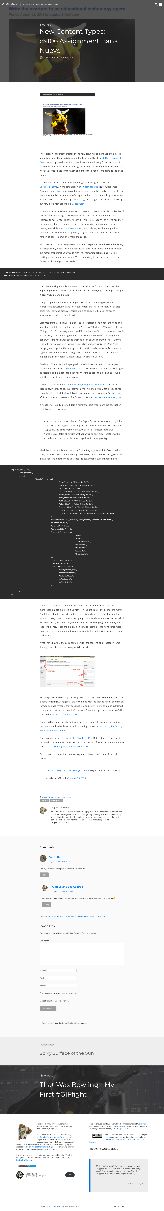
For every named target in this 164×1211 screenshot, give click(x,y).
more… (56, 1129)
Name (43, 970)
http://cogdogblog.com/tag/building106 (68, 746)
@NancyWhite (51, 770)
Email (43, 978)
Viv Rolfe (55, 857)
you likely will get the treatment (37, 1147)
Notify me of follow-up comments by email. (59, 993)
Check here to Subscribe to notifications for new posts (64, 1023)
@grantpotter (65, 770)
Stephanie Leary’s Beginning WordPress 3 (86, 384)
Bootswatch (78, 203)
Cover (62, 1206)
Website (43, 985)
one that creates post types (107, 397)
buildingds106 (56, 800)
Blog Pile (45, 24)
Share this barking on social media (56, 797)
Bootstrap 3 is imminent (70, 228)
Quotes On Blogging (24, 1160)
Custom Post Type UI (74, 368)
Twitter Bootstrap (90, 186)
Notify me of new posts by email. (55, 1001)
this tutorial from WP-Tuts (63, 714)
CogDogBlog (10, 4)
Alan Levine (120, 1126)
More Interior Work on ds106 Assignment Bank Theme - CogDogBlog (77, 916)
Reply (44, 875)
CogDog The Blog (60, 807)
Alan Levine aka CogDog (67, 886)
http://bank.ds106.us (82, 738)
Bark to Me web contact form (52, 1137)
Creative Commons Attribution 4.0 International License (116, 1140)
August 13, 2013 (78, 778)
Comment (44, 941)
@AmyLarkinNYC (81, 770)
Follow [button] (69, 1175)
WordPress (142, 1124)
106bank (44, 800)
